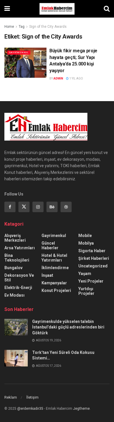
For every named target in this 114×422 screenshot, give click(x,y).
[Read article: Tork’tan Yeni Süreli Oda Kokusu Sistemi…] (16, 358)
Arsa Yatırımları (19, 247)
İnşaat (47, 275)
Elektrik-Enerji (18, 287)
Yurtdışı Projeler (86, 291)
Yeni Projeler (90, 281)
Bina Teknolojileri (16, 257)
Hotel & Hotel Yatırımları (54, 257)
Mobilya (86, 243)
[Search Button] (107, 9)
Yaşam (84, 273)
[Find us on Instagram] (38, 207)
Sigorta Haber (92, 250)
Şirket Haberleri (93, 258)
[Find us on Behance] (52, 207)
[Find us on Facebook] (9, 207)
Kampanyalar (54, 283)
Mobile (85, 235)
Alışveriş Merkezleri (15, 238)
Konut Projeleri (56, 290)
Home (9, 27)
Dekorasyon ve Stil (19, 277)
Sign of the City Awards (48, 27)
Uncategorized (93, 266)
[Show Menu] (7, 9)
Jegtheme (81, 409)
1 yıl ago (76, 78)
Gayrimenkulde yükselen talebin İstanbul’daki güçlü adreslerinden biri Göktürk (68, 327)
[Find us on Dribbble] (66, 207)
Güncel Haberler (50, 245)
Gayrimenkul (19, 52)
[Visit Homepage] (57, 9)
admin (58, 78)
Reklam (10, 397)
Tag (22, 27)
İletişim (32, 397)
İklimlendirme (55, 267)
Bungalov (13, 267)
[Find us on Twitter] (24, 207)
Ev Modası (14, 295)
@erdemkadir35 (30, 409)
